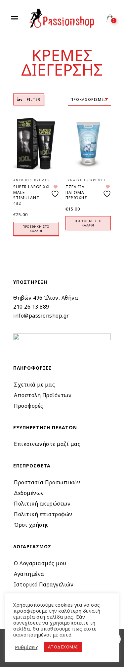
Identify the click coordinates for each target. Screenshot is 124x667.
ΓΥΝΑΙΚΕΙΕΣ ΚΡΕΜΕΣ (85, 180)
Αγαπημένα (29, 573)
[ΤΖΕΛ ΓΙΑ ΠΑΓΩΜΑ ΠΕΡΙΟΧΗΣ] (88, 143)
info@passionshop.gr (41, 315)
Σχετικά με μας (34, 384)
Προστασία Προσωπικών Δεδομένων (47, 488)
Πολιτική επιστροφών (43, 514)
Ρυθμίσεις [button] (27, 647)
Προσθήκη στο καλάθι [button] (35, 228)
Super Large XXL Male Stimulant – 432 (32, 195)
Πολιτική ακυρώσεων (42, 503)
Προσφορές (28, 405)
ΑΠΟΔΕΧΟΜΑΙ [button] (63, 647)
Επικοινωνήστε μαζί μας (47, 444)
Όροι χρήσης (31, 524)
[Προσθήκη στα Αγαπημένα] (56, 191)
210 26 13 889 (31, 306)
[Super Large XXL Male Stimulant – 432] (36, 143)
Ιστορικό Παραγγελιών (43, 584)
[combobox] (89, 99)
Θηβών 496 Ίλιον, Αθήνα (45, 297)
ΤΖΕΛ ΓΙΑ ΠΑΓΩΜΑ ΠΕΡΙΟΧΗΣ (76, 192)
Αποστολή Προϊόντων (42, 395)
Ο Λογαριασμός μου (40, 563)
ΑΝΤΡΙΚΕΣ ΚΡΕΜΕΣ (31, 180)
